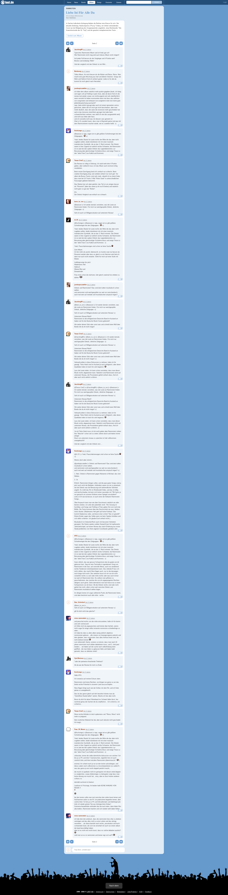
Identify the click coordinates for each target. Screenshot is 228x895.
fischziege (78, 130)
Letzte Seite (121, 43)
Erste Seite (67, 43)
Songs (99, 2)
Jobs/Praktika (132, 892)
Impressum (100, 892)
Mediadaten (121, 892)
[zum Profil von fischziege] (68, 130)
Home (69, 2)
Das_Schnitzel (79, 602)
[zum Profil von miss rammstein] (68, 618)
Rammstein (71, 8)
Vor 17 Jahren (87, 49)
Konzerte (109, 2)
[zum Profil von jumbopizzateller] (68, 88)
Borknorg (77, 71)
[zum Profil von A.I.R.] (68, 220)
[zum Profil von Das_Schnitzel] (68, 602)
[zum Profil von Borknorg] (68, 71)
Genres (118, 2)
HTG (76, 536)
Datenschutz (110, 892)
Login (225, 2)
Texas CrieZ (78, 160)
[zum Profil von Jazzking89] (68, 49)
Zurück (72, 43)
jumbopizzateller (80, 88)
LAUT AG (90, 892)
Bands (83, 2)
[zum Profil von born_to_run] (68, 201)
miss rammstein (80, 618)
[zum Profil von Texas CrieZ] (68, 160)
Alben (91, 2)
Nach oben (114, 886)
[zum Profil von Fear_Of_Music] (68, 729)
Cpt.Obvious (78, 658)
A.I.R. (76, 220)
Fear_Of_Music (79, 729)
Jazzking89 (78, 49)
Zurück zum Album (75, 36)
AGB (140, 892)
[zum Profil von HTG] (68, 536)
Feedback (148, 892)
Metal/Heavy (72, 17)
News (76, 2)
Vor (117, 43)
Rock (67, 17)
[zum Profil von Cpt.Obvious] (68, 658)
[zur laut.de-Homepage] (9, 2)
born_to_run (78, 201)
